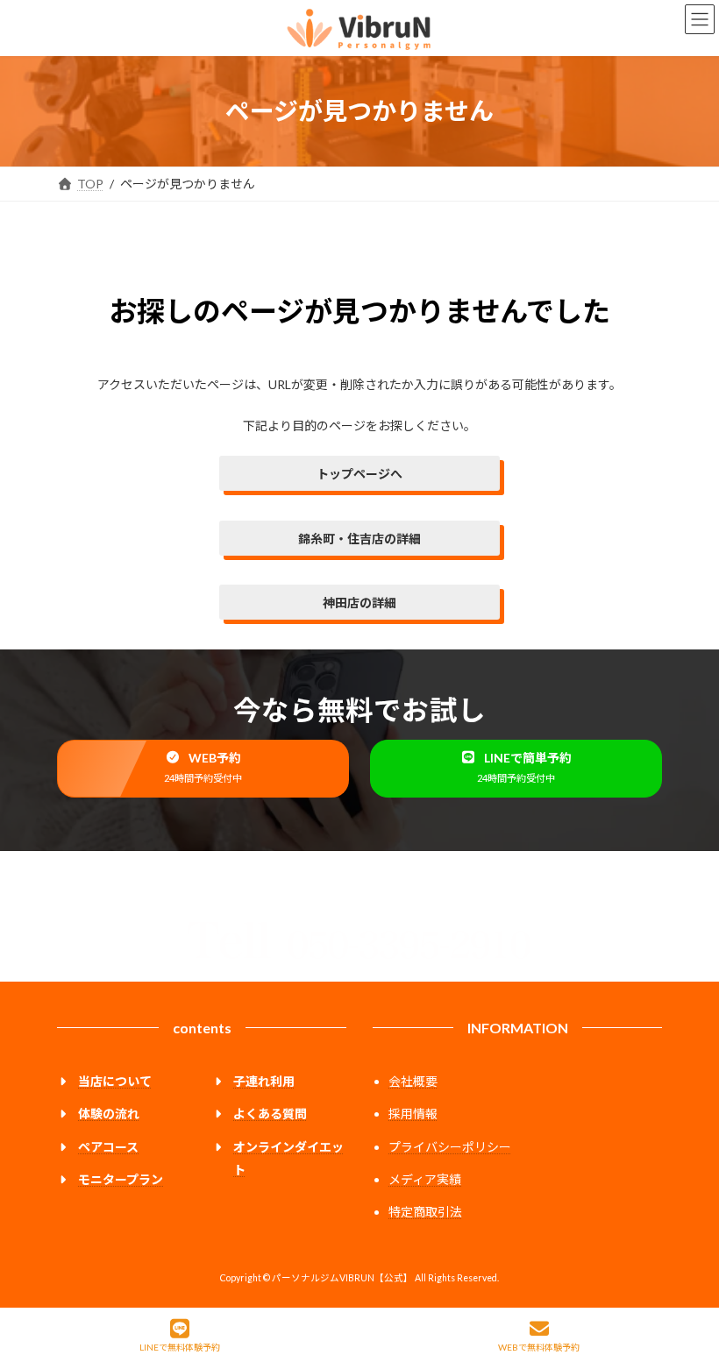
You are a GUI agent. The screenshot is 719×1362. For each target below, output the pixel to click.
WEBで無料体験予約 (539, 1347)
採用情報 (413, 1113)
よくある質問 (270, 1113)
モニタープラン (120, 1179)
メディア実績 (424, 1179)
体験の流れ (108, 1113)
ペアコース (108, 1146)
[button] (203, 769)
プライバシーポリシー (449, 1146)
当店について (115, 1081)
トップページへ (359, 473)
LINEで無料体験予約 (179, 1347)
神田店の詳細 (359, 602)
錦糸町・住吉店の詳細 (359, 538)
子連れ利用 (264, 1081)
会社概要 (413, 1081)
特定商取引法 (425, 1211)
